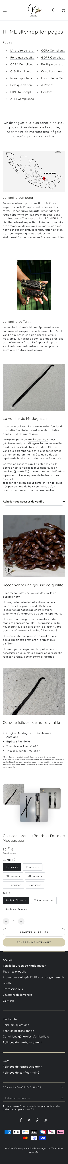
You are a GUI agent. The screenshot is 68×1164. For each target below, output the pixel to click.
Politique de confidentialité (28, 85)
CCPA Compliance (22, 64)
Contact (46, 92)
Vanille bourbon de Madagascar (24, 965)
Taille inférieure (16, 900)
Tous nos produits (14, 971)
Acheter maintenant (34, 942)
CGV (6, 1061)
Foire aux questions (23, 57)
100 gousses (13, 885)
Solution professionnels (18, 1030)
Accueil (7, 960)
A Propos (47, 85)
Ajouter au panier (34, 932)
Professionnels (13, 989)
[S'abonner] (63, 1098)
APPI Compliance (22, 98)
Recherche (10, 1019)
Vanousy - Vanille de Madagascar (32, 1148)
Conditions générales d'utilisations (26, 1036)
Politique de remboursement (22, 1042)
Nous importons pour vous (28, 78)
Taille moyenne (44, 900)
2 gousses (35, 885)
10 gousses (33, 867)
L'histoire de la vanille (25, 50)
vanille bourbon (38, 439)
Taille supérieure (16, 909)
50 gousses (35, 876)
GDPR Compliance (54, 57)
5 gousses (12, 867)
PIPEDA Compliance (24, 92)
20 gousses (13, 876)
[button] (54, 10)
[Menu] (4, 10)
